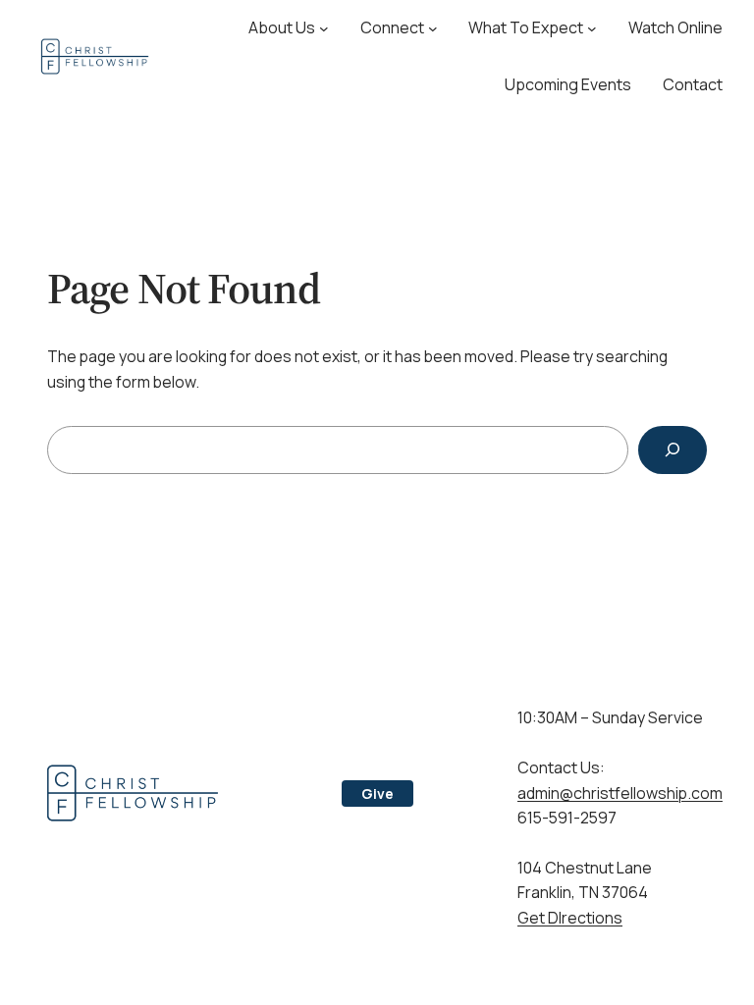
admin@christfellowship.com (620, 793)
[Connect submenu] (433, 28)
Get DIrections (569, 917)
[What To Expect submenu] (592, 28)
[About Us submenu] (324, 28)
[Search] (672, 450)
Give (377, 793)
